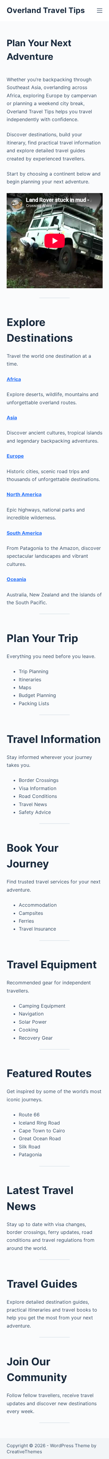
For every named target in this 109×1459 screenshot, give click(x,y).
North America (24, 494)
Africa (14, 379)
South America (24, 533)
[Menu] (99, 10)
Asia (12, 418)
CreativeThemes (24, 1451)
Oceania (16, 579)
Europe (15, 456)
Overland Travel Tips (46, 10)
